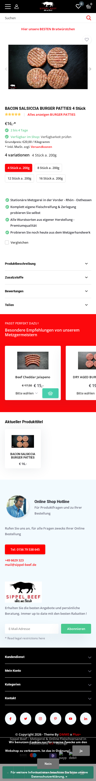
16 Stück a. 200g (51, 178)
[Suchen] (88, 17)
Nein (48, 764)
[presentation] (7, 69)
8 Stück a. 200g (48, 168)
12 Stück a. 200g (19, 178)
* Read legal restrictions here (25, 638)
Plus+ (77, 734)
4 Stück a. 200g (19, 168)
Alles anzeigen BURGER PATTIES (51, 114)
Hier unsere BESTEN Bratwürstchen (48, 29)
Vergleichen (19, 242)
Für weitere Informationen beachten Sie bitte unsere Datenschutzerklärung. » (49, 774)
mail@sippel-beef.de (20, 564)
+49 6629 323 (14, 560)
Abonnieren (76, 629)
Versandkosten (41, 147)
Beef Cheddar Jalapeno (32, 377)
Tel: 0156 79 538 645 (25, 549)
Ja (81, 751)
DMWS (64, 734)
